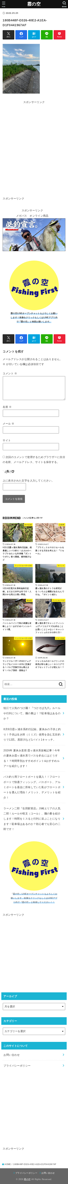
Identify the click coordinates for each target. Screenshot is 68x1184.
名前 (7, 406)
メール (8, 423)
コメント (10, 373)
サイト (7, 440)
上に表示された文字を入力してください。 (28, 480)
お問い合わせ (11, 1054)
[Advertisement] (34, 115)
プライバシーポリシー (17, 1065)
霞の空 (34, 3)
